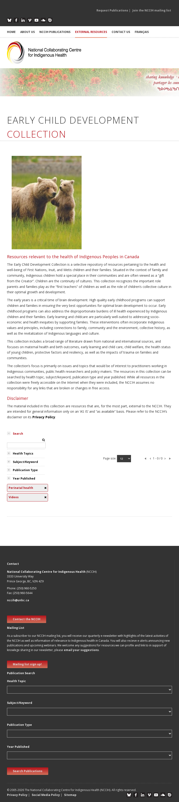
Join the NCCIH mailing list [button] (151, 10)
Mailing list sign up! (27, 664)
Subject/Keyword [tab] (25, 462)
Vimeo (29, 20)
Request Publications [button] (112, 10)
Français (142, 32)
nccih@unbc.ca (18, 600)
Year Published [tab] (24, 478)
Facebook (16, 20)
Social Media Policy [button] (46, 795)
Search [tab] (18, 434)
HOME (11, 32)
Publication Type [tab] (25, 470)
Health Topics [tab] (23, 453)
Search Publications (27, 771)
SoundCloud (43, 20)
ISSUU (50, 20)
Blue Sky (9, 20)
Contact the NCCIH (26, 619)
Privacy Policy (43, 417)
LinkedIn (23, 20)
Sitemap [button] (70, 795)
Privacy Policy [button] (17, 795)
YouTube (36, 20)
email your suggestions (81, 650)
